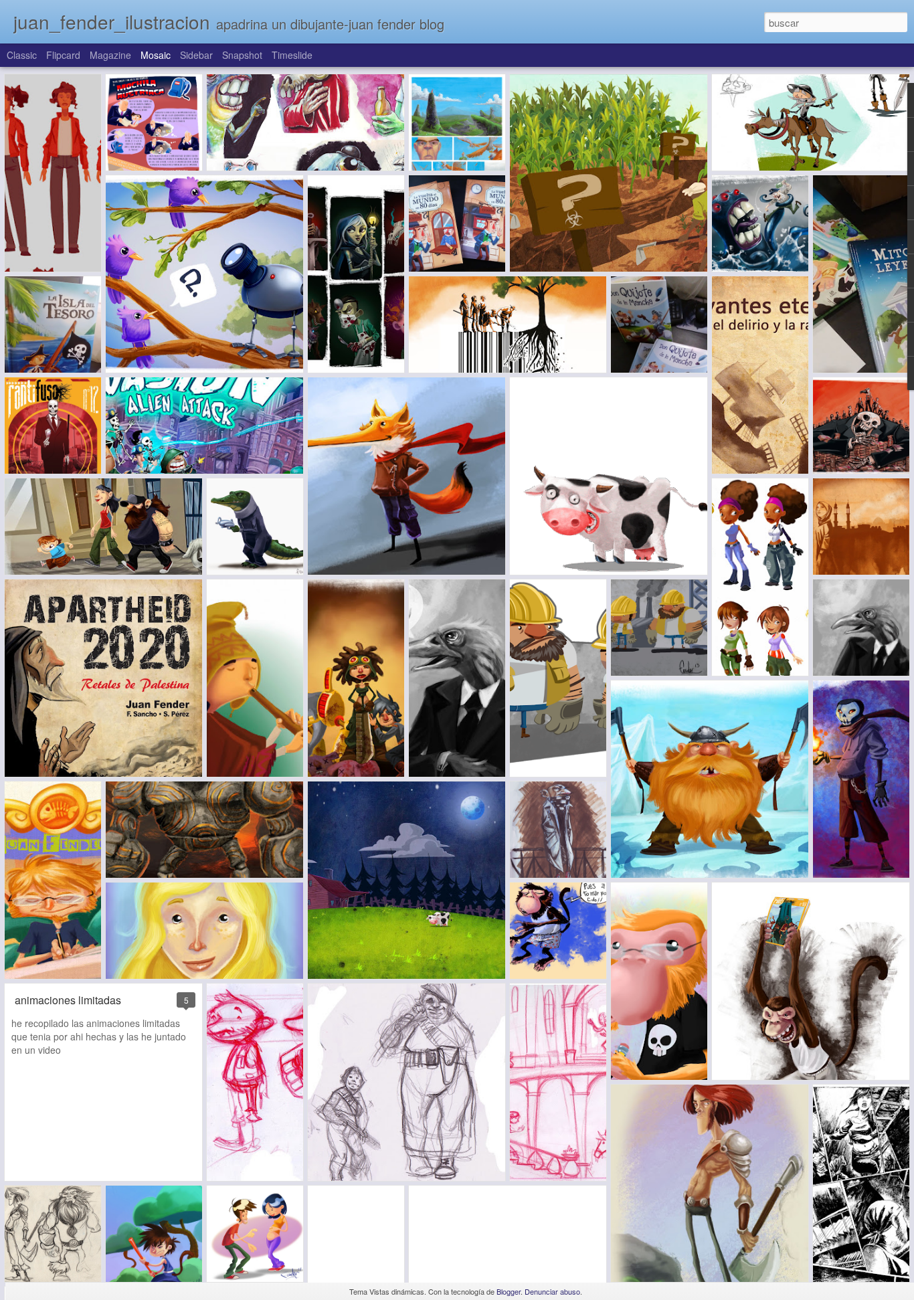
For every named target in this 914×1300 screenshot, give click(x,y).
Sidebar (196, 55)
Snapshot (242, 55)
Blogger (508, 1291)
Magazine (110, 55)
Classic (22, 55)
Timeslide (292, 55)
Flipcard (63, 55)
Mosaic (156, 55)
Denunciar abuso (552, 1291)
